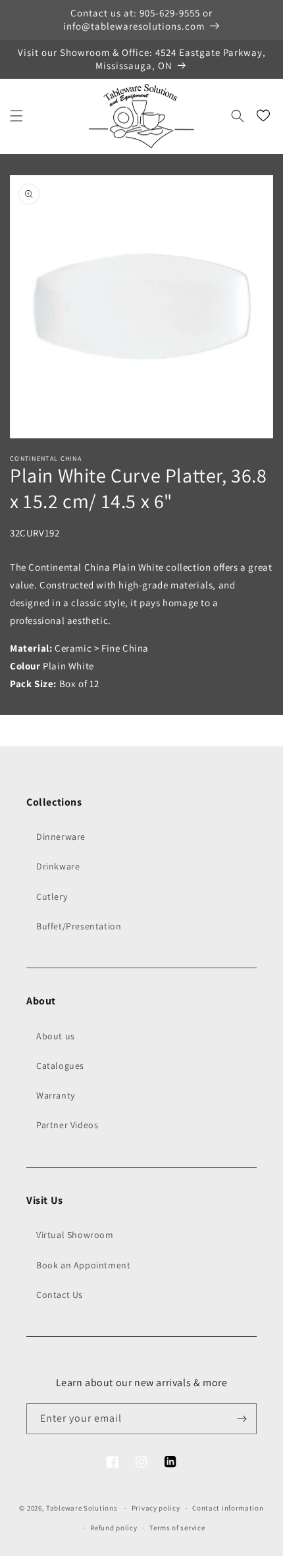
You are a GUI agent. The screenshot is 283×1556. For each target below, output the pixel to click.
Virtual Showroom (75, 1235)
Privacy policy (156, 1508)
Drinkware (58, 866)
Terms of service (177, 1527)
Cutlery (51, 896)
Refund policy (113, 1527)
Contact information (227, 1508)
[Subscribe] (241, 1418)
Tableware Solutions (81, 1508)
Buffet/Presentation (78, 926)
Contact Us (59, 1295)
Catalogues (60, 1066)
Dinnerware (61, 837)
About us (55, 1036)
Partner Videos (67, 1125)
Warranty (55, 1095)
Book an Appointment (83, 1265)
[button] (16, 115)
